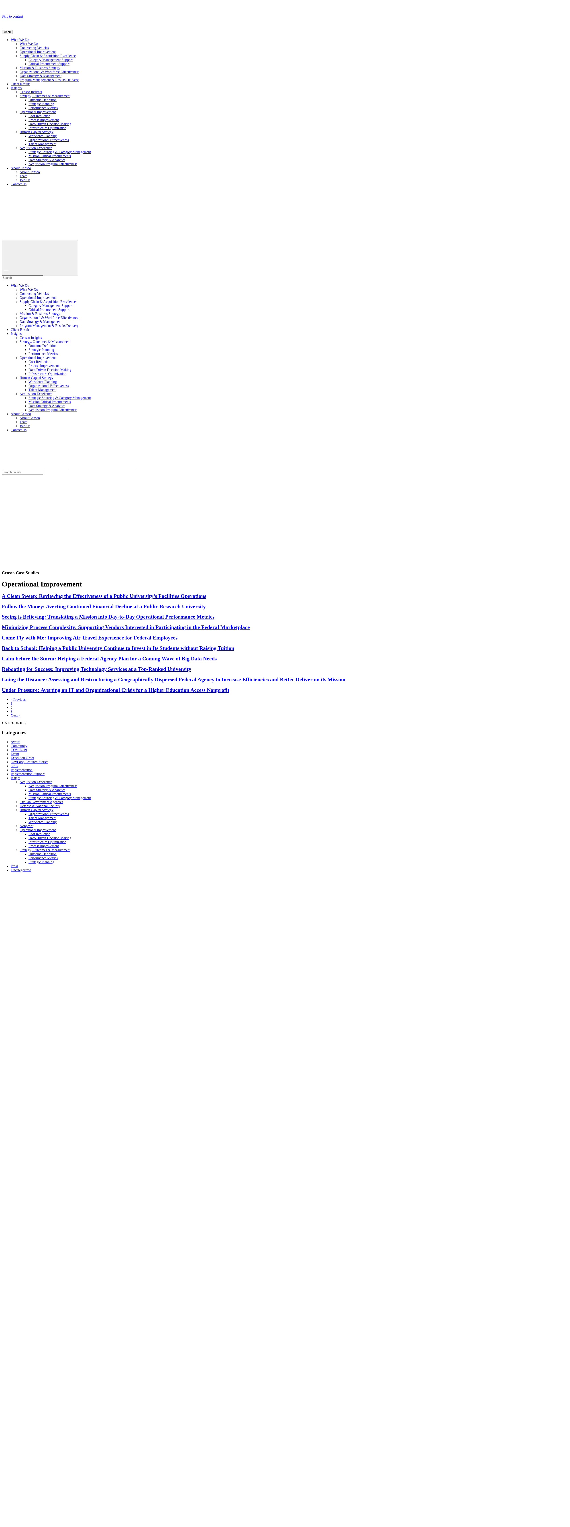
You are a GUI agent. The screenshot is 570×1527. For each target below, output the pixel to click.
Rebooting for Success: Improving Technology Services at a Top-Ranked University (96, 669)
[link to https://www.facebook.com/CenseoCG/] (103, 468)
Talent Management (42, 144)
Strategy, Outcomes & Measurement (45, 96)
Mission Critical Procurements (49, 156)
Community (19, 746)
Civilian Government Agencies (41, 802)
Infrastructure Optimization (47, 128)
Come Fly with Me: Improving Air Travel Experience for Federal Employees (89, 638)
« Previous (18, 699)
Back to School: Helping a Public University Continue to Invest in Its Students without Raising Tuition (118, 648)
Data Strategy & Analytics (46, 160)
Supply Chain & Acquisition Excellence (48, 56)
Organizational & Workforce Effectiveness (49, 72)
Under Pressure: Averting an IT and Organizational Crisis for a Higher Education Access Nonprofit (115, 690)
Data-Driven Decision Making (49, 124)
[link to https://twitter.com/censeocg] (35, 468)
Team (23, 176)
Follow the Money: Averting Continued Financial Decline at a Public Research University (104, 606)
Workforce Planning (42, 136)
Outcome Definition (42, 100)
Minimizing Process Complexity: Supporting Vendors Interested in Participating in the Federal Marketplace (126, 627)
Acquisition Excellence (36, 148)
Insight (15, 778)
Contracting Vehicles (34, 48)
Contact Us (18, 184)
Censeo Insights (31, 92)
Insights (16, 88)
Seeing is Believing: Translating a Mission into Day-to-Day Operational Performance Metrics (108, 617)
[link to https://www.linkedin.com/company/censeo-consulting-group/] (170, 468)
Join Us (25, 180)
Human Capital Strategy (36, 132)
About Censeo (21, 168)
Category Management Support (50, 60)
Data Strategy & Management (40, 76)
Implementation (22, 770)
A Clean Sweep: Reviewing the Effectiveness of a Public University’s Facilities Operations (104, 596)
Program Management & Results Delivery (49, 80)
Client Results (20, 84)
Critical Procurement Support (48, 64)
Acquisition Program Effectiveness (52, 164)
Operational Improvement (38, 52)
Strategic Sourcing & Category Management (59, 152)
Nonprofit (26, 826)
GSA (14, 766)
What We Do (20, 40)
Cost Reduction (39, 116)
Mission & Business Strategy (40, 68)
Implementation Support (28, 774)
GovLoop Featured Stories (29, 762)
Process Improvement (43, 120)
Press (14, 866)
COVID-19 (19, 750)
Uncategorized (21, 870)
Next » (15, 715)
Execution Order (22, 758)
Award (15, 742)
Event (15, 754)
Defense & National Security (40, 806)
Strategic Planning (41, 104)
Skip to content (12, 16)
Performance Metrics (43, 108)
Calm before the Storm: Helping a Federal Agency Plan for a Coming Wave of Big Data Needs (109, 659)
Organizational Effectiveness (48, 140)
